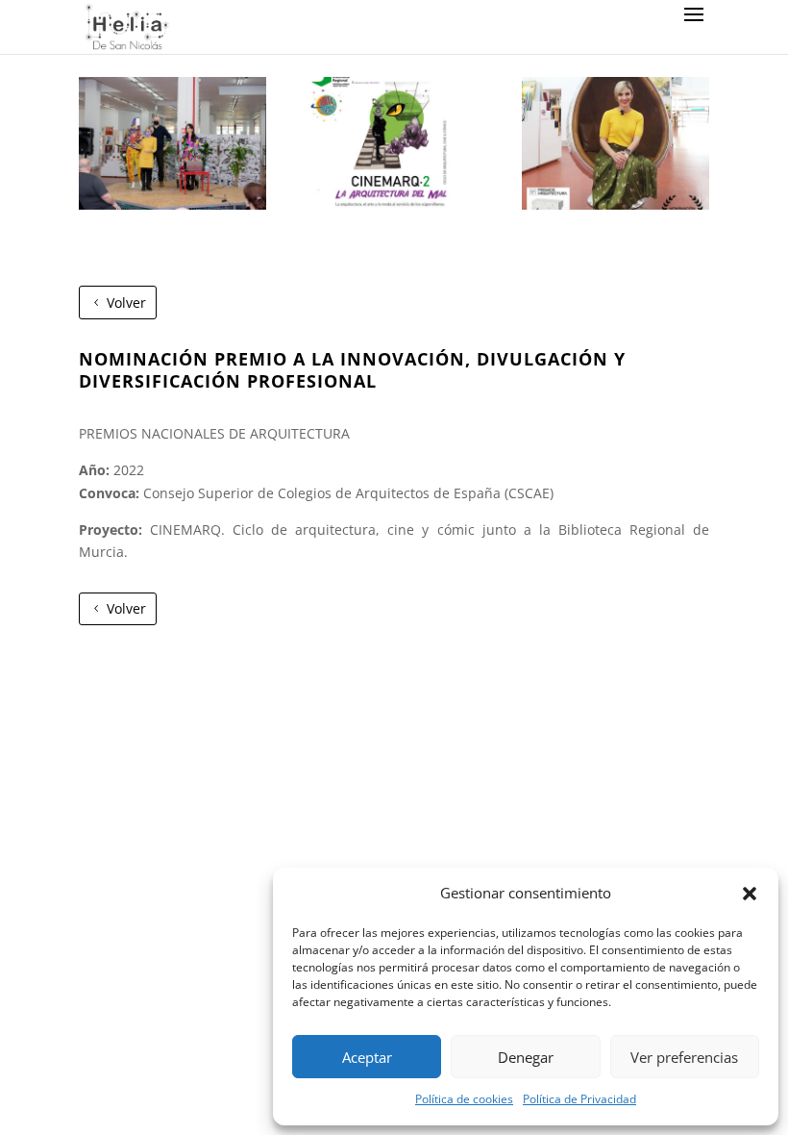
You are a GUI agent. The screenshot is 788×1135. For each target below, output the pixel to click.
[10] (172, 204)
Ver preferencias (684, 1057)
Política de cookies (464, 1099)
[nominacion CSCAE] (615, 204)
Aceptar (367, 1057)
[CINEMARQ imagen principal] (394, 204)
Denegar (526, 1057)
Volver (126, 302)
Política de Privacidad (579, 1099)
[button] (749, 893)
